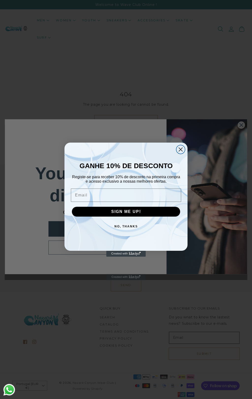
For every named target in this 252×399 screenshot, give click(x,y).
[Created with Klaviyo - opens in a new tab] (126, 254)
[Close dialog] (180, 149)
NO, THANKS (126, 226)
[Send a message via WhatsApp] (9, 390)
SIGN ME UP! (126, 211)
